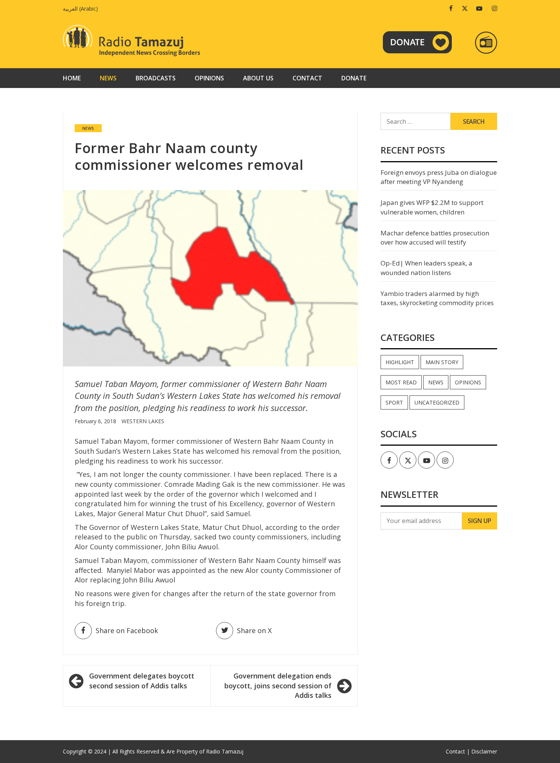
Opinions (209, 78)
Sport (394, 402)
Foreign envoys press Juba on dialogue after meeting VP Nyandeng (439, 177)
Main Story (442, 362)
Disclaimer (484, 751)
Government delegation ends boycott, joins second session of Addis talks (277, 685)
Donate (353, 78)
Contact (307, 78)
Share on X (254, 630)
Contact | (458, 751)
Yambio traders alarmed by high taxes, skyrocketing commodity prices (437, 298)
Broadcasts (156, 78)
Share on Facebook (127, 630)
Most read (401, 382)
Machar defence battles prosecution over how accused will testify (435, 237)
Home (72, 78)
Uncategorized (436, 402)
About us (258, 78)
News (108, 78)
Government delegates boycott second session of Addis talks (141, 680)
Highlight (400, 362)
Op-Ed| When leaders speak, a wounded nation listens (426, 268)
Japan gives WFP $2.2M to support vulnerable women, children (432, 207)
